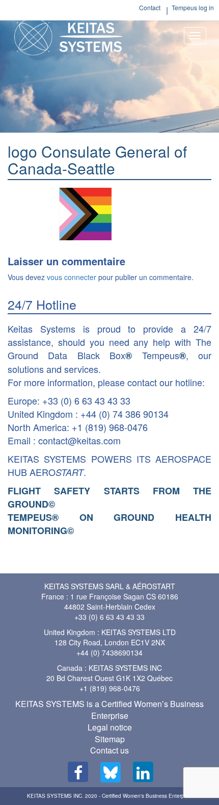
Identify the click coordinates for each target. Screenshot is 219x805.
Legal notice (110, 727)
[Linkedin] (143, 772)
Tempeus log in (193, 7)
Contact (149, 7)
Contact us (109, 750)
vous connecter (71, 277)
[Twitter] (110, 772)
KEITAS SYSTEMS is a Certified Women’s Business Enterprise (109, 709)
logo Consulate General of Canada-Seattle (97, 159)
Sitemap (110, 739)
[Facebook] (78, 772)
